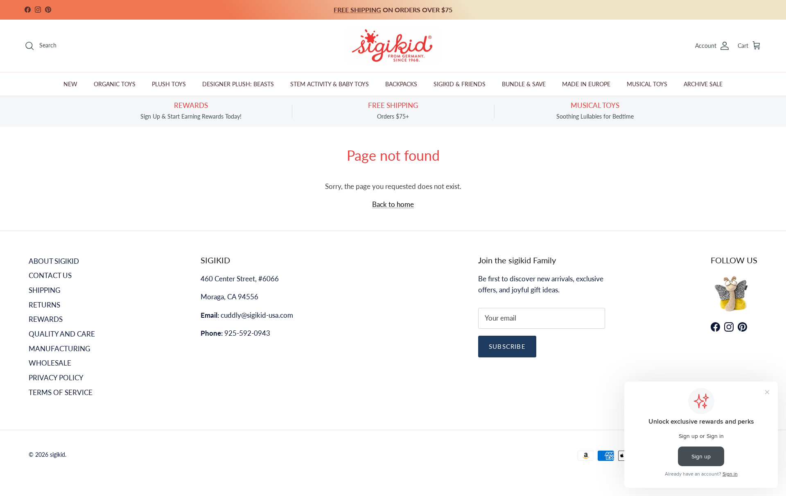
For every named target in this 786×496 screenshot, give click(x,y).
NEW (70, 84)
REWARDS (46, 319)
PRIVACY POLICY (56, 377)
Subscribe (507, 346)
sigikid (57, 454)
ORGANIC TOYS (115, 84)
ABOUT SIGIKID (54, 261)
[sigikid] (393, 46)
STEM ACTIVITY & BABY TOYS (329, 84)
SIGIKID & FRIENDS (460, 84)
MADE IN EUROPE (586, 84)
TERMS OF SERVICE (61, 392)
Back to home (393, 204)
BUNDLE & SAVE (524, 84)
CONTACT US (50, 275)
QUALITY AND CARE (62, 334)
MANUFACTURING (59, 348)
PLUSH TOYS (169, 84)
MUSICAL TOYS (647, 84)
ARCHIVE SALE (703, 84)
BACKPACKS (401, 84)
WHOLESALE (50, 363)
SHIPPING (44, 290)
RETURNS (44, 305)
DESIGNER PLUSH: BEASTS (238, 84)
